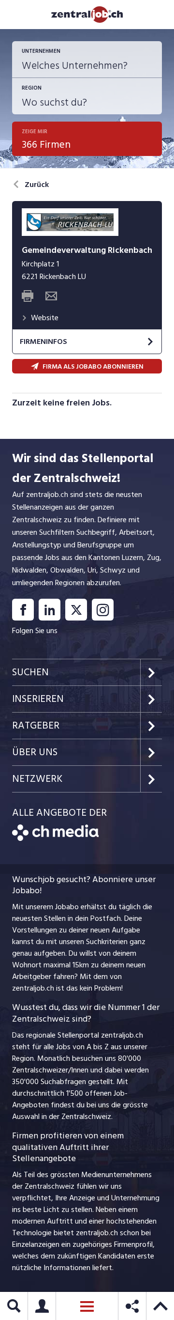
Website (44, 317)
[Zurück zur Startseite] (55, 838)
